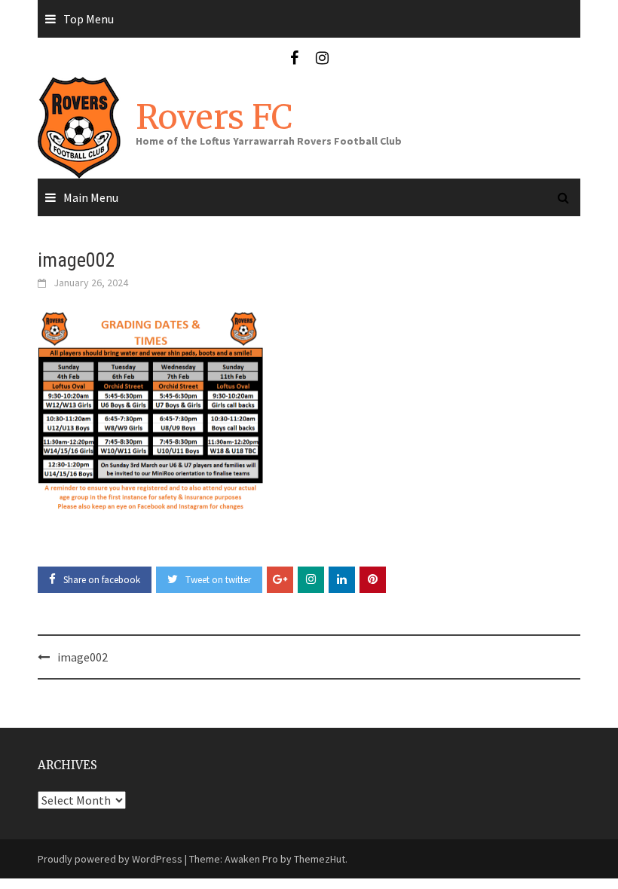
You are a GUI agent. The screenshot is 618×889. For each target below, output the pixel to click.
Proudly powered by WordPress (110, 859)
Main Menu (90, 197)
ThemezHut (319, 859)
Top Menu (88, 18)
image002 (82, 656)
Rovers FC (214, 117)
